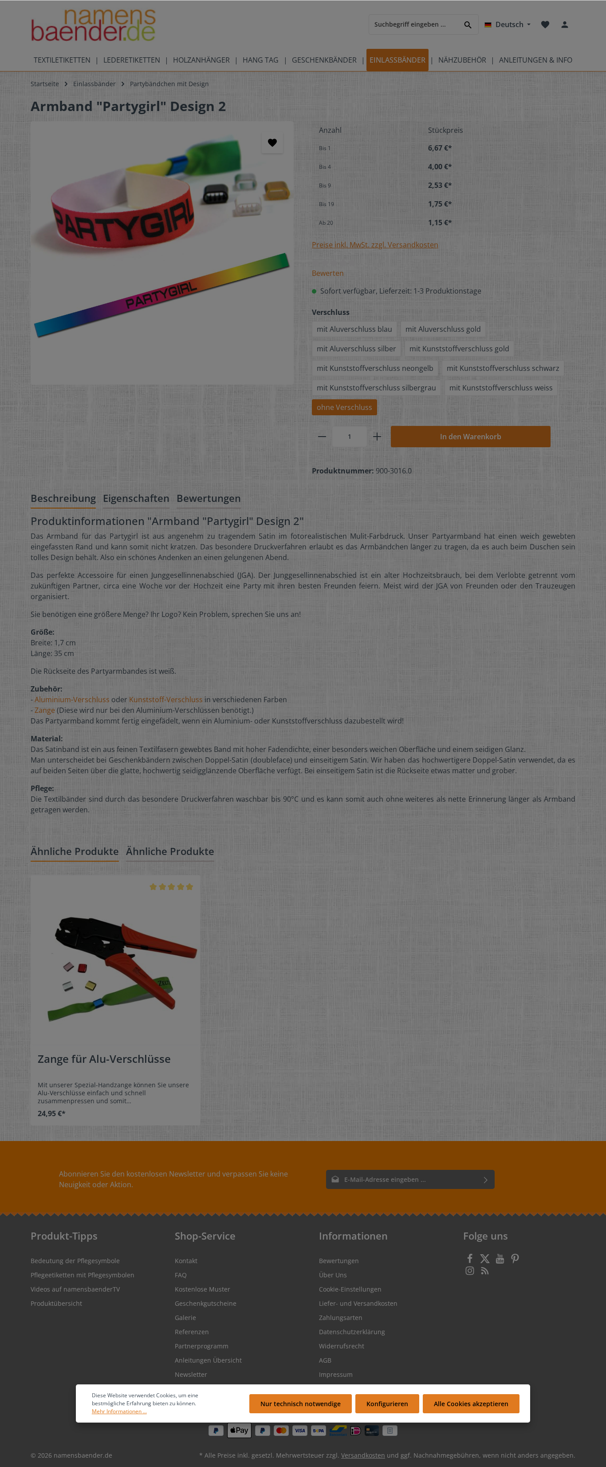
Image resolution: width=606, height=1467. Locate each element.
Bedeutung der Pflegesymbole (75, 1260)
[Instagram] (470, 1273)
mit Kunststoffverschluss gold (459, 349)
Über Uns (333, 1275)
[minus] (322, 436)
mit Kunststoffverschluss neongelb (375, 368)
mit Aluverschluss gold (443, 329)
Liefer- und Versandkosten (358, 1303)
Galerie (185, 1317)
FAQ (181, 1275)
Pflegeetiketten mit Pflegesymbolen (82, 1275)
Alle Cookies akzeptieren (471, 1403)
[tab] (63, 499)
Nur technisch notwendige (300, 1403)
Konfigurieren (387, 1403)
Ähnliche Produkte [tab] (75, 851)
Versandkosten (363, 1455)
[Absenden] (486, 1179)
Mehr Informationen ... (119, 1411)
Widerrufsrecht (341, 1346)
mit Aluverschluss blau (354, 329)
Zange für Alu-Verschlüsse (104, 1059)
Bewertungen (339, 1260)
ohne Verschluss (344, 407)
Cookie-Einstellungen (350, 1289)
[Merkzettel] (545, 24)
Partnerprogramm (201, 1346)
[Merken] (272, 142)
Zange (45, 710)
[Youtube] (501, 1261)
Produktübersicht (56, 1303)
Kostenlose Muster (202, 1289)
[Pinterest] (515, 1261)
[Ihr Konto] (565, 24)
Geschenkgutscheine (205, 1303)
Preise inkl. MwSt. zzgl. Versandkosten (375, 245)
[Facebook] (470, 1261)
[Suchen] (468, 24)
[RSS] (485, 1273)
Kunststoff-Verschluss (166, 699)
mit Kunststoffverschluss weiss (501, 388)
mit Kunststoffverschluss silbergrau (376, 388)
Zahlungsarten (340, 1317)
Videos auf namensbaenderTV (75, 1289)
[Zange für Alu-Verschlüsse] (116, 960)
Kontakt (186, 1260)
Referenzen (192, 1332)
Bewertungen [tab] (209, 498)
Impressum (336, 1374)
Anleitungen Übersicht (208, 1360)
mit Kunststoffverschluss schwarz (503, 368)
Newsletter (191, 1374)
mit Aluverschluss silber (356, 349)
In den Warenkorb (470, 436)
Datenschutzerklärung (352, 1332)
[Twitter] (486, 1261)
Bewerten (328, 273)
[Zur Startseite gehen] (93, 25)
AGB (325, 1360)
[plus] (377, 436)
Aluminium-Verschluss (72, 699)
